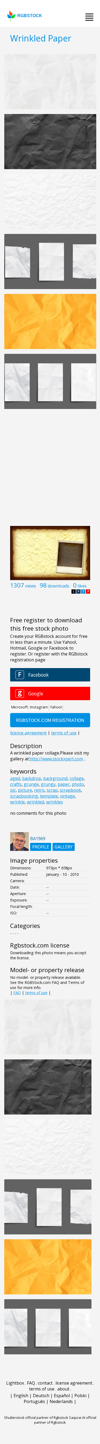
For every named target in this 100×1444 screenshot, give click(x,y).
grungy (48, 784)
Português (34, 1401)
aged (15, 778)
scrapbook (70, 790)
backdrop (31, 778)
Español (62, 1395)
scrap (52, 790)
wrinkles (54, 802)
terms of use (36, 992)
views (30, 586)
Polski (80, 1395)
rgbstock (29, 15)
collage (77, 778)
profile (40, 847)
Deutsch (41, 1395)
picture (25, 790)
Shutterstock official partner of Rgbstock (36, 1417)
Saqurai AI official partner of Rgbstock (65, 1420)
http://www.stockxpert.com (56, 759)
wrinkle (17, 802)
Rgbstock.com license (39, 945)
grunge (31, 784)
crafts (16, 784)
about (63, 1389)
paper (64, 784)
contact (45, 1383)
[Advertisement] (50, 470)
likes (82, 586)
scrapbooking (24, 796)
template (49, 796)
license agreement (73, 1383)
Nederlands (61, 1401)
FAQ (17, 992)
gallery (64, 847)
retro (39, 790)
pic (13, 790)
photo (78, 784)
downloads (58, 586)
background (55, 778)
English (21, 1395)
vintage (67, 796)
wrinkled (35, 802)
